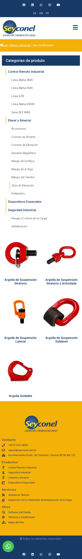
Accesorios (18, 128)
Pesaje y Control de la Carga (29, 218)
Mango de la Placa (22, 161)
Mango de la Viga (22, 169)
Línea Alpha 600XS (23, 104)
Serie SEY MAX (20, 112)
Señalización (19, 226)
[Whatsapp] (41, 5)
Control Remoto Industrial (26, 71)
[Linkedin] (32, 5)
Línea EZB (17, 96)
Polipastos (18, 193)
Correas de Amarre (23, 137)
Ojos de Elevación (23, 185)
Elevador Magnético (23, 153)
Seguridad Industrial (22, 210)
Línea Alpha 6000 (22, 88)
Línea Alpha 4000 (22, 80)
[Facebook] (24, 5)
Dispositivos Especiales (25, 202)
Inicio (5, 45)
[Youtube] (58, 5)
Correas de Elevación (24, 145)
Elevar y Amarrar (20, 45)
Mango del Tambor (23, 177)
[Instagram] (49, 5)
